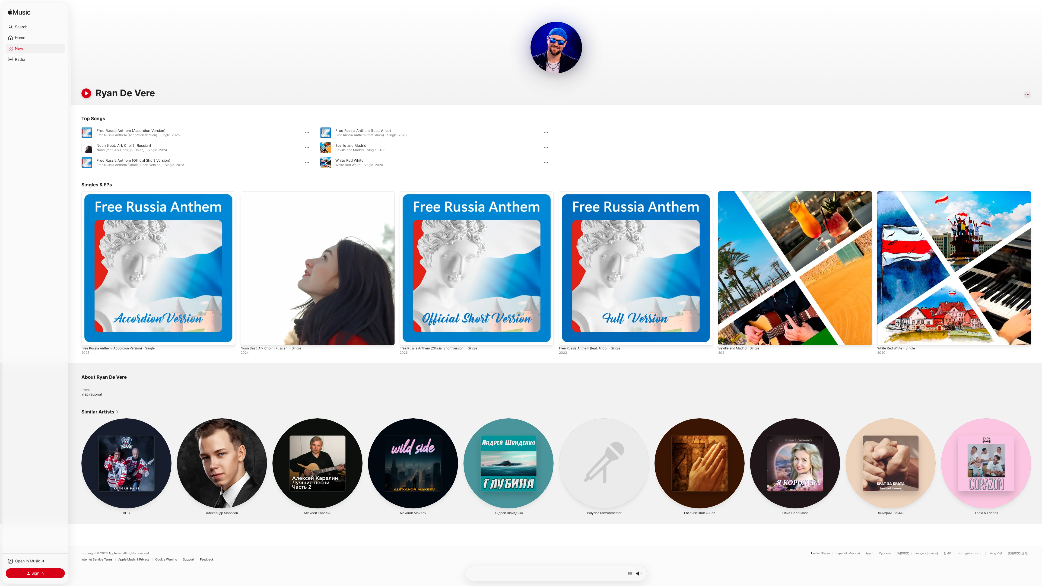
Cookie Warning (166, 559)
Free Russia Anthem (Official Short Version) (133, 160)
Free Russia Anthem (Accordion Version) (131, 130)
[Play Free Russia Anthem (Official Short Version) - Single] (406, 338)
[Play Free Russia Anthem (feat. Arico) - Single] (566, 338)
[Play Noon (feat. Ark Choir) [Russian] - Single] (247, 338)
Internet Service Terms (97, 559)
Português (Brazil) (970, 553)
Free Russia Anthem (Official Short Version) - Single (444, 193)
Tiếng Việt (995, 553)
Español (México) (847, 553)
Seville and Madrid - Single (740, 193)
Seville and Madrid (350, 145)
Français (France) (926, 553)
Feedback (207, 559)
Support (188, 559)
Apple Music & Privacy (134, 559)
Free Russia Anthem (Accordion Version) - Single (122, 193)
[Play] (86, 93)
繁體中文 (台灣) (1018, 553)
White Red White (349, 160)
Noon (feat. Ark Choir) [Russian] (124, 145)
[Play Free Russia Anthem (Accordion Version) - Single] (88, 338)
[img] (19, 12)
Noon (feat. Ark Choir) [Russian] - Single (275, 193)
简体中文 (903, 553)
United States (820, 553)
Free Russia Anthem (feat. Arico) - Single (594, 193)
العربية (869, 553)
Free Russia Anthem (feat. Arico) (363, 130)
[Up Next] (630, 573)
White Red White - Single (898, 193)
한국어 (948, 553)
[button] (35, 26)
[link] (100, 412)
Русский (885, 553)
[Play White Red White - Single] (884, 338)
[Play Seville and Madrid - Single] (725, 338)
